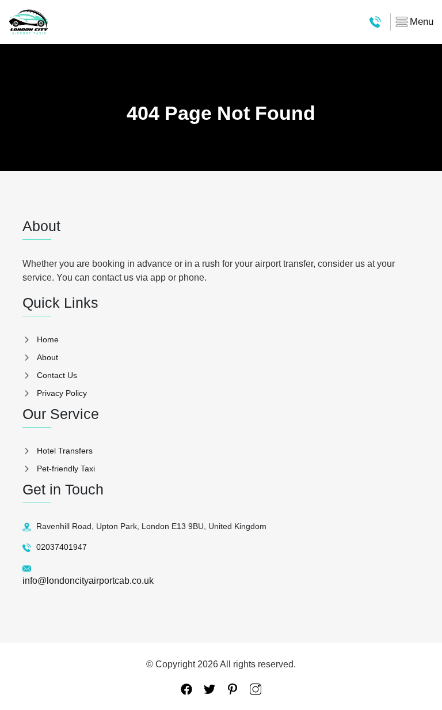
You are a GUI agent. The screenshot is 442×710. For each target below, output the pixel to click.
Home (48, 339)
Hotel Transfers (65, 450)
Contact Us (57, 375)
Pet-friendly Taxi (66, 468)
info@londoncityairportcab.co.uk (88, 581)
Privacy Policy (62, 393)
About (47, 357)
